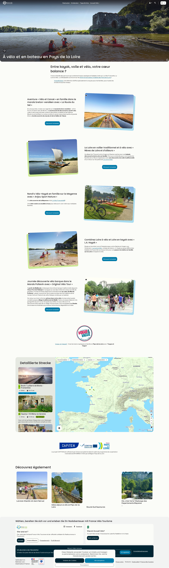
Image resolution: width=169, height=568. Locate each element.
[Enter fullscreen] (151, 411)
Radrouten (66, 3)
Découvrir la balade (52, 123)
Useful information (77, 360)
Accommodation (62, 360)
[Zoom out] (151, 420)
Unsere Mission (32, 540)
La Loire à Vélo (107, 159)
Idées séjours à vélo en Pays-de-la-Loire (66, 506)
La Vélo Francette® (58, 200)
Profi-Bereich (55, 540)
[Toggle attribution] (152, 427)
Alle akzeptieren (99, 560)
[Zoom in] (151, 418)
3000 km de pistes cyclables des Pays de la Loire (95, 77)
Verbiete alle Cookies (69, 560)
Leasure (90, 360)
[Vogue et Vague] (84, 341)
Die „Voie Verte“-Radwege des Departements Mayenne (134, 502)
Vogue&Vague (58, 81)
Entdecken (75, 3)
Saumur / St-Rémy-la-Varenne (32, 414)
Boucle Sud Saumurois (96, 507)
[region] (104, 394)
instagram (69, 526)
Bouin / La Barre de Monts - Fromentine (31, 387)
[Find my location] (151, 414)
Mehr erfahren (93, 538)
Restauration (101, 360)
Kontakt (20, 540)
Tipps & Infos (84, 3)
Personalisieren (84, 565)
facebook (79, 526)
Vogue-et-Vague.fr (61, 344)
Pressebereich (44, 540)
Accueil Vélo (94, 3)
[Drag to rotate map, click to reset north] (151, 423)
